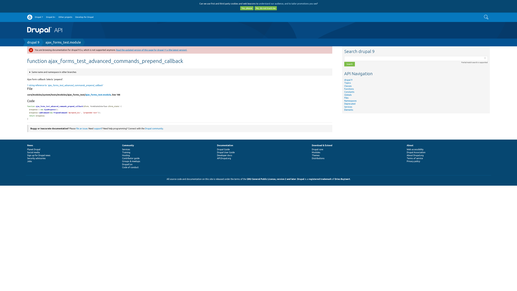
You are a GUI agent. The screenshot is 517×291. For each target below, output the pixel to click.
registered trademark (320, 179)
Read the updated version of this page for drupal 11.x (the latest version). (151, 50)
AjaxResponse (49, 110)
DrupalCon (127, 164)
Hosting (126, 155)
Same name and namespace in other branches (54, 72)
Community (128, 145)
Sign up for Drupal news (38, 155)
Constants (349, 92)
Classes (348, 86)
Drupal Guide (223, 149)
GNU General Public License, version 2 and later (271, 179)
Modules (316, 152)
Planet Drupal (33, 149)
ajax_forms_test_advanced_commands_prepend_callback (59, 106)
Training (126, 152)
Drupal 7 (39, 17)
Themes (316, 155)
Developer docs (224, 155)
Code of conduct (130, 167)
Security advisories (36, 158)
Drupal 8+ (50, 17)
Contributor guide (130, 158)
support (98, 128)
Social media (33, 152)
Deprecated (349, 104)
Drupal (300, 179)
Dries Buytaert (342, 179)
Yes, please (247, 8)
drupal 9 (33, 42)
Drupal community (154, 128)
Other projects (65, 17)
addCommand (44, 113)
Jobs (29, 161)
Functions (349, 89)
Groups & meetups (131, 161)
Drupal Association (416, 152)
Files (346, 98)
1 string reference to (65, 85)
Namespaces (350, 101)
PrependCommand (60, 113)
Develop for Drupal (84, 17)
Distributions (318, 158)
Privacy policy (413, 161)
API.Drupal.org (224, 158)
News (30, 145)
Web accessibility (415, 149)
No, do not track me (265, 8)
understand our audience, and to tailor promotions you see (288, 3)
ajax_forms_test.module (63, 42)
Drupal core (317, 149)
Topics (347, 83)
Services (348, 107)
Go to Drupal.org (29, 17)
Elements (348, 110)
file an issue (82, 128)
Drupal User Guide (226, 152)
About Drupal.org (415, 155)
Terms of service (415, 158)
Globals (348, 95)
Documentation (225, 145)
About (410, 145)
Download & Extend (322, 145)
